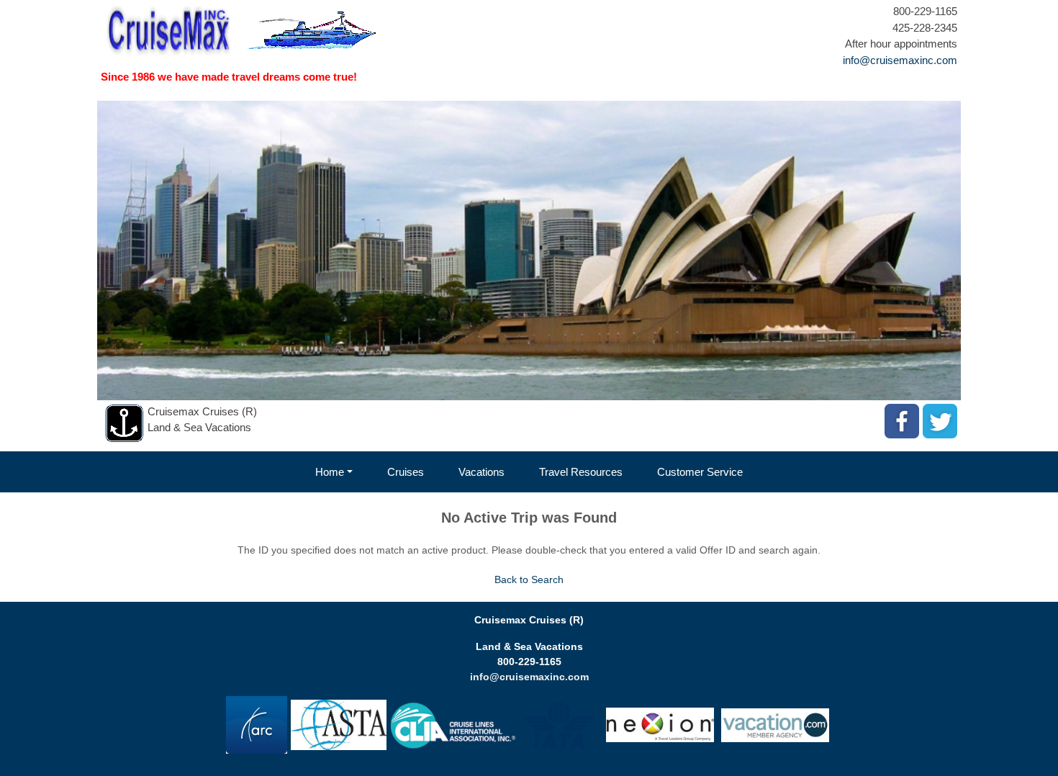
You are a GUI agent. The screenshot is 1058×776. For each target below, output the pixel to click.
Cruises (405, 472)
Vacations (481, 472)
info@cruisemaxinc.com (900, 60)
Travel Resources (581, 472)
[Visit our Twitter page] (940, 421)
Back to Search (529, 579)
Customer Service (700, 472)
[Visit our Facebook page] (902, 421)
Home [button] (329, 472)
